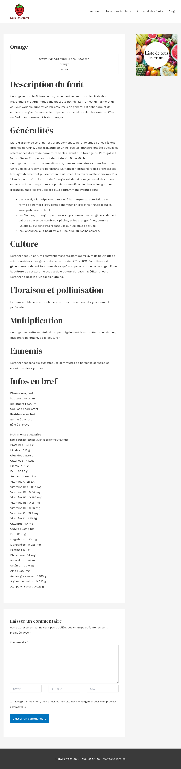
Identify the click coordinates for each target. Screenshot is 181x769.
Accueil (95, 11)
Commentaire (19, 642)
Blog (172, 11)
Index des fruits (117, 11)
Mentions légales (114, 759)
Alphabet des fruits (150, 11)
